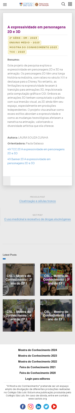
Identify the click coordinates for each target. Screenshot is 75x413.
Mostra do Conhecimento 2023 (33, 47)
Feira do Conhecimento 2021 (37, 367)
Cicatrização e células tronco (37, 201)
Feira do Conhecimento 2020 (37, 373)
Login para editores (37, 379)
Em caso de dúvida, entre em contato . (47, 395)
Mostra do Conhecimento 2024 (37, 350)
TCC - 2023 (17, 52)
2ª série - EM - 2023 (23, 38)
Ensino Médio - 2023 (24, 42)
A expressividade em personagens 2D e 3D (36, 29)
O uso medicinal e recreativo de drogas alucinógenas (37, 219)
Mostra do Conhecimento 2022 (37, 361)
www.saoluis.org (37, 398)
